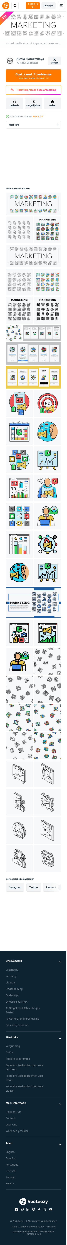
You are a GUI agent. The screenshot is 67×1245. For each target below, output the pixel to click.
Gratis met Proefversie (33, 75)
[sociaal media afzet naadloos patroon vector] (42, 393)
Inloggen (48, 5)
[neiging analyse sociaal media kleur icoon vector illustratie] (19, 774)
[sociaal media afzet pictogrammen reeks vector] (33, 208)
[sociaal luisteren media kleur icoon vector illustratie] (19, 577)
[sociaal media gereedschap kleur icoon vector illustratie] (19, 605)
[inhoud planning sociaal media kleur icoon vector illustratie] (19, 633)
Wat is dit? (38, 116)
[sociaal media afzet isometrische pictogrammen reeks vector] (19, 234)
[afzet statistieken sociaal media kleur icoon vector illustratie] (19, 947)
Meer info (14, 129)
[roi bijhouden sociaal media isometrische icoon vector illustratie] (19, 1229)
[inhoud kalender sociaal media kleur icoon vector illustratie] (19, 548)
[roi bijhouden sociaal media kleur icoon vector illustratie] (19, 661)
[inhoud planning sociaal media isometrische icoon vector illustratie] (19, 1201)
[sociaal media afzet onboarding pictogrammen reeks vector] (25, 422)
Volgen (54, 62)
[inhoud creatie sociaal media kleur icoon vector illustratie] (19, 919)
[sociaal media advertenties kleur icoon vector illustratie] (19, 492)
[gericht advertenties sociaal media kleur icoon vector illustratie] (19, 520)
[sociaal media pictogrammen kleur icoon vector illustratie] (19, 718)
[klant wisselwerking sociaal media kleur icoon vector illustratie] (19, 746)
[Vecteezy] (5, 5)
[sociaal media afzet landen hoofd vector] (33, 889)
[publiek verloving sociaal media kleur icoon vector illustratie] (19, 802)
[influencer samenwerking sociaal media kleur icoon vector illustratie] (19, 689)
